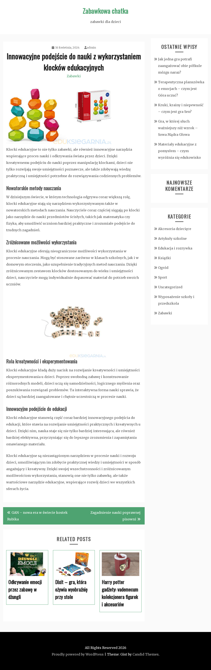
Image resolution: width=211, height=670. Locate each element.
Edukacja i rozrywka (175, 248)
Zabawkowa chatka (105, 10)
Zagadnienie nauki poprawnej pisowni (115, 515)
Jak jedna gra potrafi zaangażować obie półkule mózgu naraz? (180, 65)
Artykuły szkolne (172, 238)
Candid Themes (145, 654)
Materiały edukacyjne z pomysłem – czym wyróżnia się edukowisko (179, 151)
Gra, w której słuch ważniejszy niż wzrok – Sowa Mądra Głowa (178, 128)
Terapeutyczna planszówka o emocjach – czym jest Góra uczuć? (181, 88)
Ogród (163, 268)
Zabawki (74, 76)
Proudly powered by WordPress (78, 654)
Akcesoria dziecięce (174, 229)
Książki (164, 258)
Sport (162, 277)
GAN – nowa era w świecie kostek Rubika (37, 515)
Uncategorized (170, 287)
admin (91, 47)
